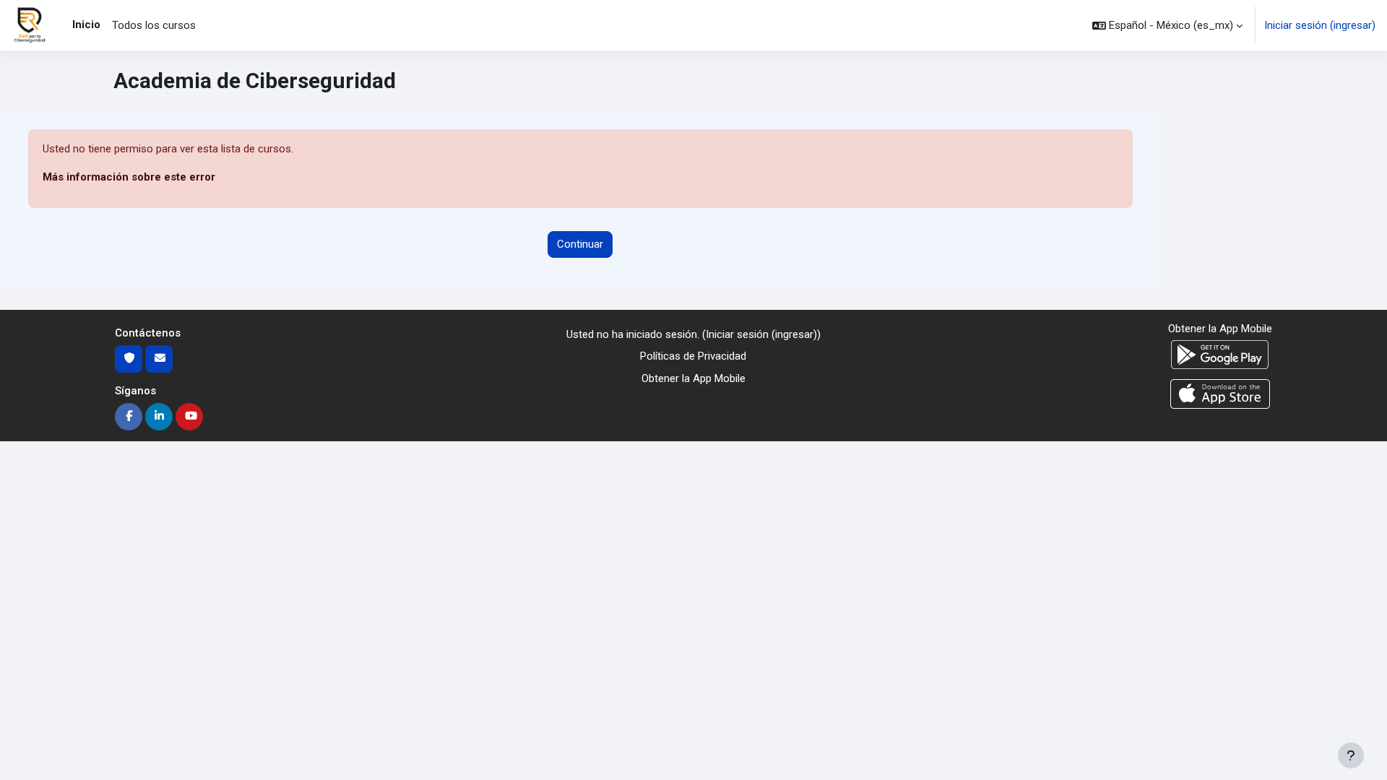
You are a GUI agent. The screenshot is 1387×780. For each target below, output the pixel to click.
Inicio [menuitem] (86, 24)
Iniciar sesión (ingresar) (1319, 25)
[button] (1167, 25)
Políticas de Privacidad (693, 356)
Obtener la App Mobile (693, 378)
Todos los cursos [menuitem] (154, 25)
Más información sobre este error (129, 176)
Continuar (580, 244)
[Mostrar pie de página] (1351, 755)
